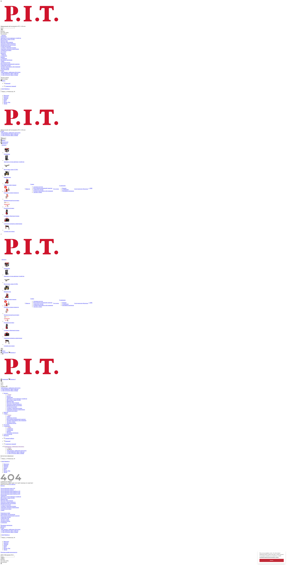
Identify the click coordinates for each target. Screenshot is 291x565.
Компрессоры (4, 499)
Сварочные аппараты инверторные (10, 507)
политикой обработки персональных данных (269, 557)
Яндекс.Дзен (7, 102)
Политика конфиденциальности (9, 552)
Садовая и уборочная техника (8, 506)
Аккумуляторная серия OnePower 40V (10, 494)
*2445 (2, 70)
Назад (9, 394)
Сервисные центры (6, 517)
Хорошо (271, 560)
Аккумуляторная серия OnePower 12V (10, 491)
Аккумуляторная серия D (7, 489)
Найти (2, 558)
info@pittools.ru (6, 88)
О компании (10, 428)
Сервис (8, 416)
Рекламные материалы (6, 525)
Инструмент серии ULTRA (8, 498)
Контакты (3, 526)
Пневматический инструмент (8, 503)
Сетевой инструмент (6, 509)
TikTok (5, 103)
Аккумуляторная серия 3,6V (8, 488)
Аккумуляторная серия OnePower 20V (10, 492)
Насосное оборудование (7, 500)
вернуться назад (5, 484)
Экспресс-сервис (5, 519)
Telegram (6, 98)
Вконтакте (6, 95)
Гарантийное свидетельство (8, 514)
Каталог (9, 396)
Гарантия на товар (5, 513)
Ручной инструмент (6, 504)
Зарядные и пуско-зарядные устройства (11, 496)
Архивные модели (5, 521)
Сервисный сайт (5, 518)
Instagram (6, 96)
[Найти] (2, 30)
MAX (5, 101)
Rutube (5, 99)
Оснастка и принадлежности (8, 502)
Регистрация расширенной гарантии (10, 515)
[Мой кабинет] (1, 381)
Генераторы (4, 495)
